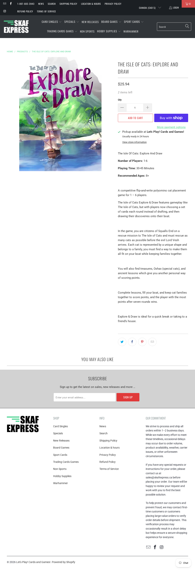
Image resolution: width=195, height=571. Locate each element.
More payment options (171, 127)
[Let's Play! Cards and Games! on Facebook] (10, 3)
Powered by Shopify (63, 562)
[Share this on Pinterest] (142, 342)
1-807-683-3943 (25, 3)
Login (176, 7)
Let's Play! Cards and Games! (33, 562)
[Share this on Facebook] (132, 342)
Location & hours (91, 3)
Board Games (61, 447)
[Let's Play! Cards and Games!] (16, 26)
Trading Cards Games (66, 461)
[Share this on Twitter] (122, 342)
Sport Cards (60, 454)
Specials (58, 433)
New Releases (61, 440)
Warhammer (60, 483)
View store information (134, 142)
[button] (52, 22)
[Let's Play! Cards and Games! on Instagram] (4, 11)
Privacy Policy (113, 3)
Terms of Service (46, 11)
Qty (120, 99)
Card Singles (60, 426)
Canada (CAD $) (147, 7)
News (41, 3)
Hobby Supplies (62, 476)
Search (52, 3)
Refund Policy (25, 11)
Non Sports (59, 468)
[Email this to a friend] (152, 342)
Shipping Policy (68, 3)
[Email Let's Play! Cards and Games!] (4, 3)
